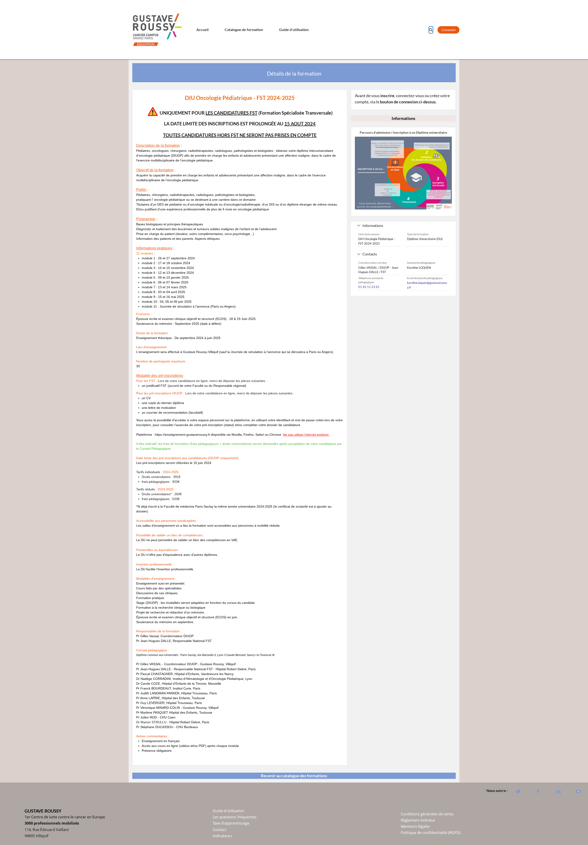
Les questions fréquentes (235, 817)
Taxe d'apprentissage (231, 823)
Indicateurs (222, 835)
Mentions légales (415, 826)
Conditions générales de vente (427, 814)
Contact (219, 829)
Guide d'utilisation (294, 30)
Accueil (202, 30)
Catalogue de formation (244, 30)
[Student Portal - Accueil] (157, 29)
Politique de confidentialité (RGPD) (431, 832)
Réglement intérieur (418, 820)
